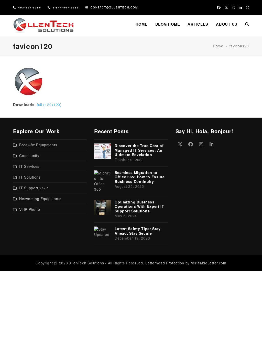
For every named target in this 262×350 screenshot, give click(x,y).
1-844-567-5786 (66, 7)
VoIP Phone (29, 209)
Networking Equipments (40, 198)
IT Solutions (29, 177)
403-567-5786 (29, 7)
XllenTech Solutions (86, 262)
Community (29, 155)
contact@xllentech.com (114, 7)
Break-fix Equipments (38, 144)
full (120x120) (49, 104)
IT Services (29, 166)
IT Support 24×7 (33, 187)
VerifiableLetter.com (208, 262)
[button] (247, 24)
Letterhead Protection (164, 262)
